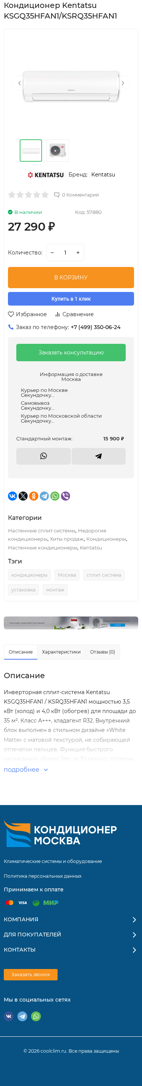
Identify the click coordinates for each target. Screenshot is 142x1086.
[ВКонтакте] (12, 496)
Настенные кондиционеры (42, 548)
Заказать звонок (30, 974)
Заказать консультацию (71, 352)
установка (23, 590)
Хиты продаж (67, 539)
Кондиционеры (106, 539)
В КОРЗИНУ (71, 277)
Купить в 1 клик (71, 299)
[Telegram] (44, 496)
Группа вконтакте (9, 1016)
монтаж (55, 590)
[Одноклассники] (33, 496)
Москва (67, 575)
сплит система (104, 575)
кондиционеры (29, 575)
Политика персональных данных (42, 876)
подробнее (22, 769)
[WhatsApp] (54, 496)
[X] (23, 496)
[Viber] (65, 496)
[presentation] (19, 82)
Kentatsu (103, 174)
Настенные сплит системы (41, 530)
